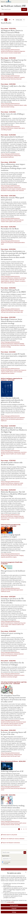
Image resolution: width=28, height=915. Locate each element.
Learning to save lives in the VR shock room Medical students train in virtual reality (13, 601)
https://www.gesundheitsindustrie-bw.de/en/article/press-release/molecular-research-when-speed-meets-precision (12, 220)
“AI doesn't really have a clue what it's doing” (13, 87)
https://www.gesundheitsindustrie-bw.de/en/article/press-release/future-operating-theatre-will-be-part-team (11, 754)
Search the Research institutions (11, 842)
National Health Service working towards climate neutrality (12, 807)
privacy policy (10, 902)
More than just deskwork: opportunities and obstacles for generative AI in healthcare (12, 400)
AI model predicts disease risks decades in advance (11, 464)
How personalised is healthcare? (12, 137)
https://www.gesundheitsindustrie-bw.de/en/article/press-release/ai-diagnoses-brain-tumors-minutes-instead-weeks (13, 51)
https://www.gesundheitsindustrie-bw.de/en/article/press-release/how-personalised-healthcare (11, 155)
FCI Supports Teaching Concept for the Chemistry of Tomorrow (13, 61)
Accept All (14, 908)
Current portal (7, 862)
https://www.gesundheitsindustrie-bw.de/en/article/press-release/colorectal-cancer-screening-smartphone (12, 654)
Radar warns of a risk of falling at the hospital (13, 115)
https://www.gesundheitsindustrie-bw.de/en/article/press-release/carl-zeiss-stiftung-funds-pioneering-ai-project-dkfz (12, 310)
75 (14, 20)
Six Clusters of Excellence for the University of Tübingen (12, 664)
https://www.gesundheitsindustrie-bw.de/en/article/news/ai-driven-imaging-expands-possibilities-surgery (12, 555)
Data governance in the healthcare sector (13, 572)
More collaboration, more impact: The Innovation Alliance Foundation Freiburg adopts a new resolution (13, 167)
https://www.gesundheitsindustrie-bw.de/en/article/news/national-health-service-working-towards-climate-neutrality (14, 823)
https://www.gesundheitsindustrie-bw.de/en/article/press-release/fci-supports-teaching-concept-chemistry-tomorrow (13, 77)
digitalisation (6, 858)
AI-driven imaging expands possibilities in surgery (10, 536)
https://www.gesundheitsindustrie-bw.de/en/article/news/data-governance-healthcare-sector (12, 589)
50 (10, 20)
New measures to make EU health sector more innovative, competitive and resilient (14, 356)
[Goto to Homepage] (14, 6)
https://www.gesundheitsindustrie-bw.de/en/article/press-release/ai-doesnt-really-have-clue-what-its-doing (14, 105)
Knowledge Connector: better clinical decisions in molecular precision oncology (11, 321)
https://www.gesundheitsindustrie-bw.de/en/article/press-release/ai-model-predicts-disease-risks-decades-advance (12, 483)
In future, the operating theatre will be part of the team (13, 733)
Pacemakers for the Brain (10, 229)
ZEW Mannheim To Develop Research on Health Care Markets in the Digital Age (14, 430)
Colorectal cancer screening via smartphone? (12, 634)
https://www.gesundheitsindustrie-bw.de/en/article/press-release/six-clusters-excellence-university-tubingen (13, 675)
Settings (14, 912)
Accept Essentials (14, 905)
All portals (6, 863)
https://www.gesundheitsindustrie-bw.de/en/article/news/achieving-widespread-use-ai (13, 788)
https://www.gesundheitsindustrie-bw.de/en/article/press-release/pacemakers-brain (13, 242)
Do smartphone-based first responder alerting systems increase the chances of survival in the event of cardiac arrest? (13, 699)
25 (6, 20)
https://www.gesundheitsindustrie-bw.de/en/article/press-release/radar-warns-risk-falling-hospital (13, 128)
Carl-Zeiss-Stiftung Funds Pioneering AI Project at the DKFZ (13, 291)
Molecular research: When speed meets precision (12, 199)
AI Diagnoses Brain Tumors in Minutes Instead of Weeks (12, 32)
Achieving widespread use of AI (12, 771)
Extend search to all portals (9, 834)
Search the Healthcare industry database (13, 838)
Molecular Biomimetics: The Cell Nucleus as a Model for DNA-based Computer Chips (13, 494)
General (3, 869)
